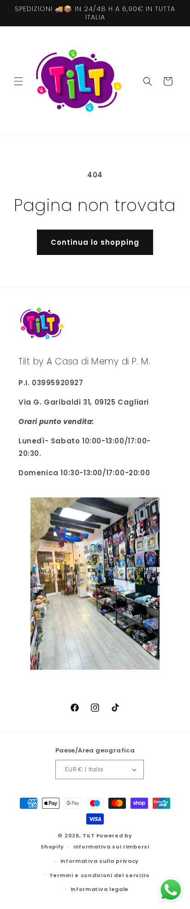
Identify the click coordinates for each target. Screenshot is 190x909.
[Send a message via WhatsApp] (170, 889)
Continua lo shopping (95, 242)
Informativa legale (100, 889)
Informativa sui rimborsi (111, 846)
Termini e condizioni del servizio (99, 875)
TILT (89, 835)
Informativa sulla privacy (99, 861)
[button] (18, 81)
